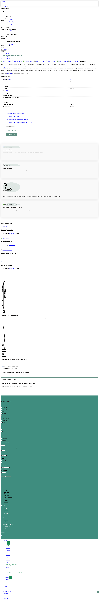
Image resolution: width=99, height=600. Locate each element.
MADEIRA (8, 555)
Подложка (11, 44)
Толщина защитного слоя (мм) (9, 448)
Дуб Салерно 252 (6, 265)
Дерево (4, 460)
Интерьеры (6, 49)
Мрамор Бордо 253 (7, 241)
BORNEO (8, 548)
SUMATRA (8, 550)
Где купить (7, 84)
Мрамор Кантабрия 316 (8, 253)
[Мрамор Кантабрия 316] (6, 250)
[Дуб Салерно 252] (5, 261)
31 (2, 427)
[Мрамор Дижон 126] (5, 226)
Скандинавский (9, 55)
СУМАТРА (11, 21)
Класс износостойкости (7, 424)
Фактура (3, 458)
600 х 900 (4, 440)
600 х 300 (4, 438)
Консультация (12, 130)
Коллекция (3, 405)
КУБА (10, 38)
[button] (98, 592)
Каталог (6, 11)
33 (2, 431)
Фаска (2, 453)
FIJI (6, 552)
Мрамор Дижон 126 (7, 230)
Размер (2, 433)
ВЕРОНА (11, 31)
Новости (6, 62)
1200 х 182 (4, 436)
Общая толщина (5, 442)
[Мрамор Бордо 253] (5, 238)
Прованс (8, 53)
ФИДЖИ (11, 22)
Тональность (4, 470)
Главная (6, 6)
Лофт (7, 56)
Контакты (6, 90)
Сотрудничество (9, 73)
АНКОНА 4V (5, 420)
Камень (4, 462)
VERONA (8, 562)
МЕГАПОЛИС (12, 37)
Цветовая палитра (5, 465)
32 (2, 429)
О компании (6, 67)
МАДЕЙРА (11, 24)
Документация (7, 79)
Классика (8, 58)
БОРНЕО (11, 19)
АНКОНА (11, 30)
